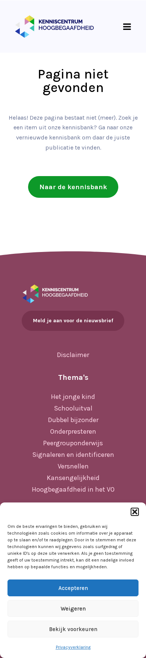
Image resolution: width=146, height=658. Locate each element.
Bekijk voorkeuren (73, 629)
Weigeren (73, 608)
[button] (135, 512)
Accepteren (73, 588)
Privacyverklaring (73, 647)
